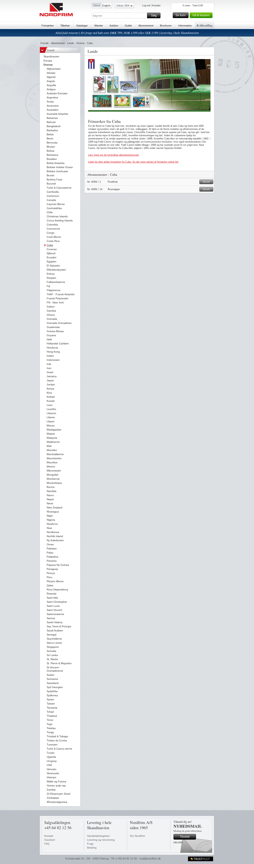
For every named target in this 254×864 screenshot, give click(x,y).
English (106, 5)
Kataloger (82, 25)
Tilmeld (184, 836)
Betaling (92, 847)
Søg (154, 15)
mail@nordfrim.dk (150, 858)
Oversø (80, 43)
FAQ (46, 843)
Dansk (96, 5)
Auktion (114, 25)
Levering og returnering (101, 839)
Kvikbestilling (205, 25)
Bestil (206, 181)
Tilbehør (65, 25)
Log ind (146, 5)
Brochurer (166, 25)
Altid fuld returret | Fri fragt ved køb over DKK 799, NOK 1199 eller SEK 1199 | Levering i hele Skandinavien (127, 33)
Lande (70, 43)
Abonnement (145, 25)
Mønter (98, 25)
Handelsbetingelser (98, 835)
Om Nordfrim (137, 835)
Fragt (90, 843)
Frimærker (47, 25)
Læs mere (178, 842)
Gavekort (49, 839)
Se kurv (181, 15)
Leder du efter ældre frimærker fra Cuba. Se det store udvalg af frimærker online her (133, 161)
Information (185, 25)
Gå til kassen (201, 15)
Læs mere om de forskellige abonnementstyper (113, 155)
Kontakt (156, 5)
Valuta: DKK (123, 5)
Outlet (128, 25)
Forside (45, 43)
